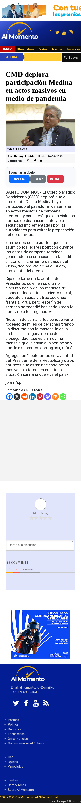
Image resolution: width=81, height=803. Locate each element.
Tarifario (13, 780)
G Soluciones (74, 801)
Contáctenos (17, 785)
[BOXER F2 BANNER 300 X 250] (40, 634)
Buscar (74, 57)
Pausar (38, 178)
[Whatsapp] (63, 396)
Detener (55, 178)
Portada (13, 720)
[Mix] (55, 396)
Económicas (16, 734)
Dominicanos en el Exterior (26, 743)
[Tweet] (40, 161)
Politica (13, 724)
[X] (17, 396)
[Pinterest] (40, 396)
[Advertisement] (40, 440)
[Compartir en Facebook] (33, 161)
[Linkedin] (32, 396)
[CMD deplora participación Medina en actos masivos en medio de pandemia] (40, 125)
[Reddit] (24, 396)
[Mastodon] (47, 396)
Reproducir (19, 178)
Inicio (7, 49)
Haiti (11, 757)
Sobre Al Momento (21, 790)
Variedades (15, 766)
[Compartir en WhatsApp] (26, 161)
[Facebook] (9, 396)
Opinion (13, 762)
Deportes (57, 49)
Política (43, 49)
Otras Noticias (25, 49)
